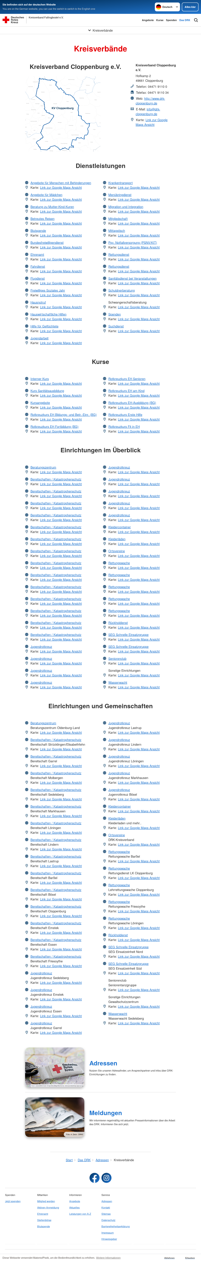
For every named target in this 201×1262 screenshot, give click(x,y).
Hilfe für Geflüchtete (44, 326)
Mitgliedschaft (118, 218)
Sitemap (106, 1214)
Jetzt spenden (13, 1201)
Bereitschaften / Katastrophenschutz (55, 479)
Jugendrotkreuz (41, 646)
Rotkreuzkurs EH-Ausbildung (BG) (132, 402)
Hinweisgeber (109, 1239)
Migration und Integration (125, 206)
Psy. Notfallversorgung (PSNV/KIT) (132, 242)
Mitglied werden (46, 1201)
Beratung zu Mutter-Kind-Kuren (52, 206)
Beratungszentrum (43, 467)
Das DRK (184, 20)
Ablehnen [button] (169, 1258)
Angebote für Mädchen (46, 194)
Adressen (103, 1062)
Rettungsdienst (118, 254)
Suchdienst (116, 326)
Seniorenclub (117, 658)
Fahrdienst (37, 266)
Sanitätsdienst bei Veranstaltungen (132, 278)
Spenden (171, 20)
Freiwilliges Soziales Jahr (47, 290)
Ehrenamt (37, 254)
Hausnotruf (38, 302)
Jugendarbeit (39, 338)
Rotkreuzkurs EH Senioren (126, 378)
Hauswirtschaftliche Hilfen (48, 314)
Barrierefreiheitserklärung (115, 1226)
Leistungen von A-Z (80, 1214)
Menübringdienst (119, 194)
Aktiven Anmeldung (48, 1207)
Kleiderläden (116, 539)
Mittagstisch (116, 230)
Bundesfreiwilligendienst (47, 242)
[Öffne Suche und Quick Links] (195, 20)
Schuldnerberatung (121, 290)
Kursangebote (40, 402)
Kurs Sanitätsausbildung (47, 390)
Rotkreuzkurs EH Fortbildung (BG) (54, 426)
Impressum (107, 1232)
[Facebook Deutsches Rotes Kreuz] (95, 1178)
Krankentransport (120, 182)
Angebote (148, 20)
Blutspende (38, 230)
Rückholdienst (118, 622)
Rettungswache (119, 563)
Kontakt (105, 1207)
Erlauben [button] (190, 1258)
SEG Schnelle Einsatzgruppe (128, 634)
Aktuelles (74, 1207)
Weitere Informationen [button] (108, 1257)
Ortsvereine (116, 551)
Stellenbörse (44, 1220)
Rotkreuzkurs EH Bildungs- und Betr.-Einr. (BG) (63, 414)
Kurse (159, 20)
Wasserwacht (117, 682)
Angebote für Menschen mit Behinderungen (60, 182)
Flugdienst (37, 278)
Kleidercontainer (119, 527)
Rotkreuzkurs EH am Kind (126, 390)
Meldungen (105, 1112)
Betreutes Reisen (42, 218)
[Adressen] (54, 1067)
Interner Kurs (39, 378)
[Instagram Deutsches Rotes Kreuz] (106, 1178)
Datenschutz (108, 1220)
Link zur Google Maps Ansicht (152, 122)
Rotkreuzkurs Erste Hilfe (125, 414)
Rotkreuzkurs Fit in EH (124, 426)
